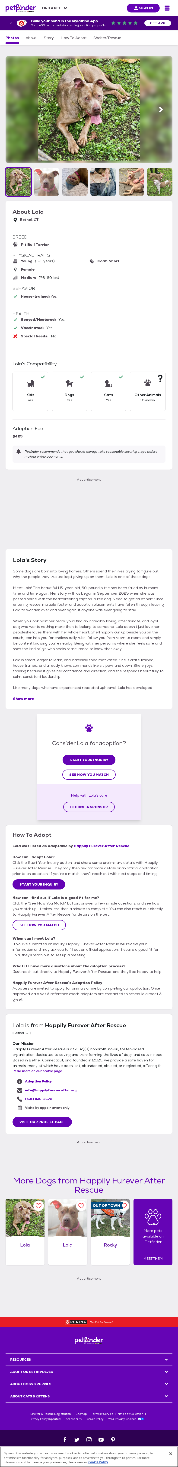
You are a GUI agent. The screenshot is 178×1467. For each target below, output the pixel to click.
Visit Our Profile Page (42, 1122)
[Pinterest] (113, 1439)
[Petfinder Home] (21, 8)
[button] (18, 182)
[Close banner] (10, 23)
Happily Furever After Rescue (101, 846)
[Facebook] (64, 1439)
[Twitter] (76, 1439)
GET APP (157, 23)
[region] (89, 1456)
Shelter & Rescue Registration (50, 1414)
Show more (23, 698)
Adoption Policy (38, 1081)
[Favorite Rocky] (124, 1206)
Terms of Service (102, 1414)
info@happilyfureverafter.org (50, 1090)
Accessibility (74, 1419)
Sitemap (81, 1414)
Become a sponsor (89, 807)
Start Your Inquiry (89, 760)
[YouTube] (101, 1439)
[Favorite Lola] (38, 1206)
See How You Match (89, 775)
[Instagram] (89, 1439)
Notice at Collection (130, 1414)
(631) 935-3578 (38, 1099)
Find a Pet (51, 8)
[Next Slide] (161, 110)
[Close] (170, 1454)
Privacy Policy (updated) (45, 1419)
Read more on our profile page (37, 1071)
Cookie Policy (95, 1419)
